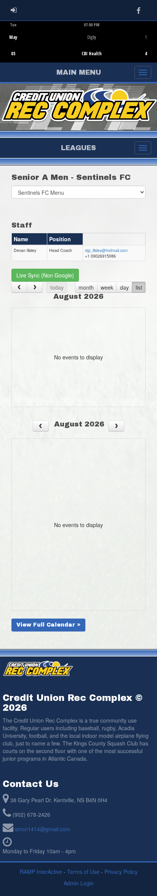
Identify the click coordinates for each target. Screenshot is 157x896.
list (139, 287)
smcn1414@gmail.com (42, 829)
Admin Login (79, 883)
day (124, 287)
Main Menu (78, 72)
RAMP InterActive (41, 871)
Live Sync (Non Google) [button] (45, 275)
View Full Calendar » (48, 625)
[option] (78, 41)
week (107, 287)
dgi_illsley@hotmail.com (106, 250)
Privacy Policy (121, 871)
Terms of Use (83, 871)
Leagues (78, 148)
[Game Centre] (78, 47)
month (86, 287)
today (57, 287)
